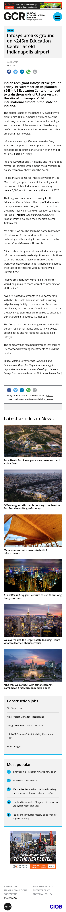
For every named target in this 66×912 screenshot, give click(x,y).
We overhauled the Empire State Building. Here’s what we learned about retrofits (34, 791)
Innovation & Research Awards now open (34, 771)
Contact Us (10, 894)
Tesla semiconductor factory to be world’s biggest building (34, 816)
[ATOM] (18, 906)
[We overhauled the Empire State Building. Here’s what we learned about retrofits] (33, 620)
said (18, 154)
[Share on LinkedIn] (22, 72)
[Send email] (35, 72)
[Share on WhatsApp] (28, 72)
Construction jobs (22, 700)
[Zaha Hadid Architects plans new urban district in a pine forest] (33, 441)
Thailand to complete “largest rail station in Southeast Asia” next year (35, 803)
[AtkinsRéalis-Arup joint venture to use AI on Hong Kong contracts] (33, 575)
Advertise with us (43, 886)
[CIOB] (47, 907)
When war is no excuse (25, 780)
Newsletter (10, 886)
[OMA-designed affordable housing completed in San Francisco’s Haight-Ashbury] (33, 486)
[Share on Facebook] (9, 72)
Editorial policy (42, 894)
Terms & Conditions (15, 890)
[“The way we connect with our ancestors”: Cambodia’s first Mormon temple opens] (33, 665)
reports (21, 214)
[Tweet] (15, 72)
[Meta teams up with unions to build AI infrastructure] (33, 530)
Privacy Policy (41, 890)
